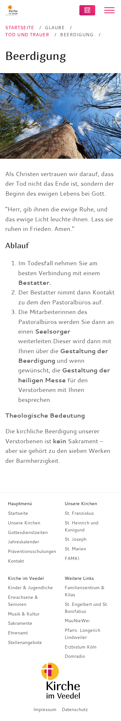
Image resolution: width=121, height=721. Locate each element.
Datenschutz (75, 709)
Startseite (18, 513)
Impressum (44, 709)
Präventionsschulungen (32, 551)
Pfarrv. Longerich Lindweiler (82, 633)
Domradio (75, 656)
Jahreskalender (23, 542)
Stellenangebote (25, 642)
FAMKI (72, 558)
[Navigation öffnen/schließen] (109, 10)
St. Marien (75, 549)
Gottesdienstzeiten (28, 532)
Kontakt (16, 561)
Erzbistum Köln (80, 647)
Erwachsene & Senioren (23, 600)
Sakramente (20, 623)
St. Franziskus (79, 513)
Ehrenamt (18, 633)
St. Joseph (75, 539)
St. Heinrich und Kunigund (81, 526)
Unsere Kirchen (24, 523)
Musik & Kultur (23, 614)
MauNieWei (77, 620)
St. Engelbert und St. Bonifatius (86, 607)
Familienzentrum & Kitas (85, 591)
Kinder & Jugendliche (30, 587)
